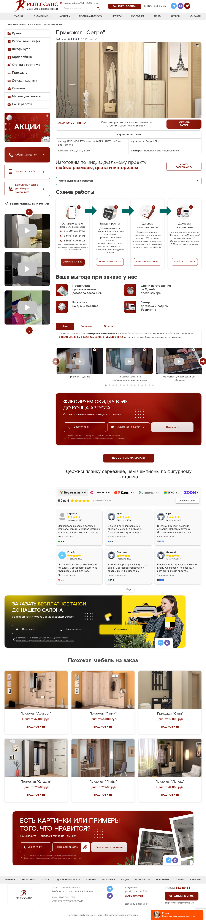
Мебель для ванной (26, 96)
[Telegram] (174, 6)
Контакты (195, 16)
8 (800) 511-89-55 (155, 6)
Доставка (86, 326)
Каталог (63, 16)
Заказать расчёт (184, 123)
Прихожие (26, 25)
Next (29, 330)
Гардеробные (22, 57)
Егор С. (71, 552)
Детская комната (24, 80)
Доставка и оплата (90, 16)
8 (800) (177, 887)
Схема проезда (134, 896)
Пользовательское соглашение (121, 915)
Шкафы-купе (21, 49)
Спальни (18, 88)
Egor (168, 513)
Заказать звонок (125, 6)
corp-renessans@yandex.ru (179, 903)
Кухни (16, 33)
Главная (18, 16)
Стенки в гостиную (26, 64)
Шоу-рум (117, 16)
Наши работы (22, 104)
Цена (65, 326)
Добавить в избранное (137, 904)
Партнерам (162, 880)
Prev (29, 212)
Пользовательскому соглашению (110, 438)
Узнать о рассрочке (147, 262)
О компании (40, 16)
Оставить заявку (72, 262)
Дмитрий (171, 552)
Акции (157, 16)
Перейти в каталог (184, 262)
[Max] (180, 6)
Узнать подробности (184, 166)
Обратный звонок (181, 896)
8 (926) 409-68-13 (154, 10)
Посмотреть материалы (128, 458)
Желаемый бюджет (129, 427)
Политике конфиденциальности (81, 438)
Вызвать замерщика (110, 262)
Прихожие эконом (49, 25)
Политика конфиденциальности (85, 915)
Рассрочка (137, 16)
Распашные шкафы (26, 41)
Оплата (108, 326)
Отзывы (175, 16)
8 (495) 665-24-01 (154, 2)
